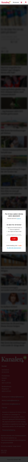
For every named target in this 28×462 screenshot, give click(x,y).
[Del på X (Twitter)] (14, 42)
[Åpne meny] (26, 2)
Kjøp (14, 238)
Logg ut (3, 452)
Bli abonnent (16, 2)
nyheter (4, 48)
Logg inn (22, 2)
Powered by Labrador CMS (14, 459)
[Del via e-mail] (16, 42)
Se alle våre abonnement (14, 248)
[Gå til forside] (6, 2)
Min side (4, 450)
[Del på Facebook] (11, 42)
